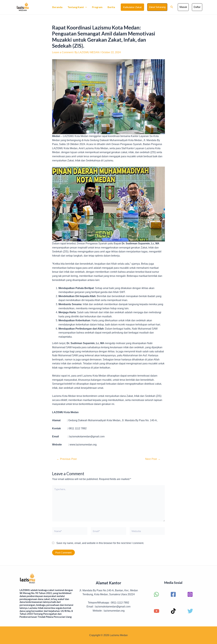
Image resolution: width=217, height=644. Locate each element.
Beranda (57, 7)
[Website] (147, 531)
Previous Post (67, 459)
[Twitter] (190, 611)
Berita (111, 7)
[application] (85, 7)
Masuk (183, 7)
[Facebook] (173, 594)
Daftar (197, 7)
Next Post (152, 459)
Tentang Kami (76, 7)
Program (97, 7)
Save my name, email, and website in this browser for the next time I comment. (100, 543)
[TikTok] (173, 611)
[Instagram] (190, 594)
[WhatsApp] (156, 594)
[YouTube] (156, 611)
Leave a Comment (62, 52)
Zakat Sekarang (157, 7)
